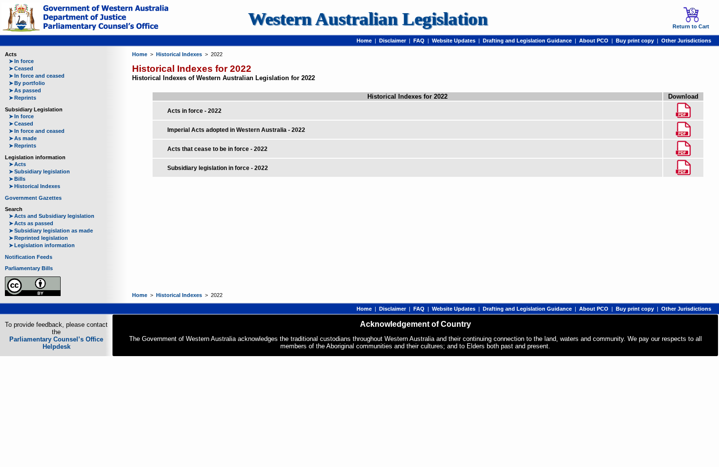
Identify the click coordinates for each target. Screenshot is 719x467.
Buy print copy (635, 40)
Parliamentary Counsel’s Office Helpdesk (56, 343)
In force (21, 61)
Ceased (21, 68)
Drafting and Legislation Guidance (527, 40)
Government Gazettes (33, 198)
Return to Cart (691, 26)
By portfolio (27, 83)
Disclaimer (392, 40)
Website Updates (453, 40)
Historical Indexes (34, 186)
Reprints (22, 98)
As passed (25, 90)
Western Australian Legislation (368, 19)
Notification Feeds (28, 257)
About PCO (593, 40)
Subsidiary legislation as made (51, 231)
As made (23, 138)
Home (364, 40)
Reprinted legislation (38, 238)
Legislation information (42, 245)
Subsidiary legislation (39, 171)
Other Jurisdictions (686, 40)
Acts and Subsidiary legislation (51, 216)
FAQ (419, 40)
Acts (17, 164)
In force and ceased (37, 76)
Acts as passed (31, 223)
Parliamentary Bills (29, 268)
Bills (17, 179)
